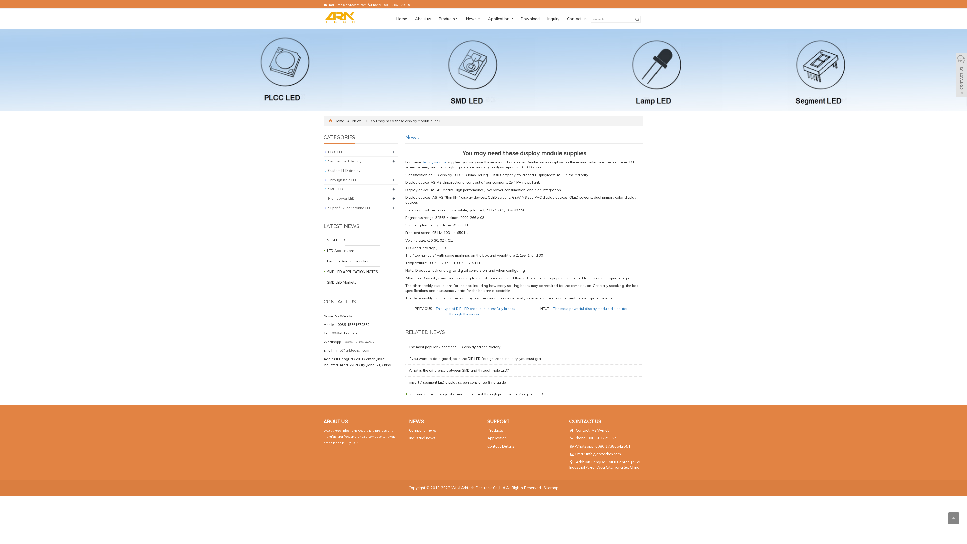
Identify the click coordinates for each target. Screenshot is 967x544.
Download (530, 18)
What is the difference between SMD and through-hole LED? (459, 370)
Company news (422, 430)
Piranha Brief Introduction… (349, 261)
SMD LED (335, 189)
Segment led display (344, 161)
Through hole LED (343, 180)
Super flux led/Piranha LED (350, 208)
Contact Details (500, 446)
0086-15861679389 (396, 5)
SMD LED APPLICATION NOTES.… (354, 271)
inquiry (553, 18)
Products (447, 18)
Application (499, 18)
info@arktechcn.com (352, 5)
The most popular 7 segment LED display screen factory (454, 347)
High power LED (341, 198)
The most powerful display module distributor (590, 308)
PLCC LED (336, 152)
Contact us (577, 18)
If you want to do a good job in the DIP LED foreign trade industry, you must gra (475, 358)
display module (434, 162)
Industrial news (422, 438)
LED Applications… (342, 250)
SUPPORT (498, 421)
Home (401, 18)
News (472, 18)
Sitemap (551, 487)
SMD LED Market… (342, 282)
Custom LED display (344, 170)
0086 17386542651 (360, 341)
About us (423, 18)
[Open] (961, 75)
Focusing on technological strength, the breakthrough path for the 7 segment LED (476, 394)
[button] (457, 18)
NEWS (416, 421)
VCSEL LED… (337, 240)
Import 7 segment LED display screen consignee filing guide (457, 382)
